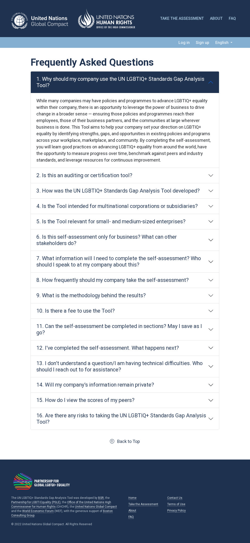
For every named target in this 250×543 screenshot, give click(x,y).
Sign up (202, 42)
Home (132, 498)
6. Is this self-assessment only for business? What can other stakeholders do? (106, 240)
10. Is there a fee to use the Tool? (75, 311)
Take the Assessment (182, 18)
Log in (184, 42)
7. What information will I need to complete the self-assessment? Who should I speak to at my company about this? (118, 261)
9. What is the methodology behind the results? (91, 295)
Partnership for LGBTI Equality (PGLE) (36, 502)
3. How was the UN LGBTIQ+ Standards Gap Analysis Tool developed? (118, 191)
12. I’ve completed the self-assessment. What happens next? (107, 348)
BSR (101, 498)
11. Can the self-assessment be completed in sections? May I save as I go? (119, 329)
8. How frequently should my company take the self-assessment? (112, 280)
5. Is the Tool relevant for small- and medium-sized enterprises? (111, 221)
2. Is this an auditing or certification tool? (84, 175)
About (216, 18)
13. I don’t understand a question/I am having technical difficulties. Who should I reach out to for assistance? (119, 366)
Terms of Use (176, 504)
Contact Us (174, 498)
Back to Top (127, 441)
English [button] (222, 42)
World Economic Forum (38, 511)
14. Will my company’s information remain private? (95, 385)
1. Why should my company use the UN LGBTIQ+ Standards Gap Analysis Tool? (120, 82)
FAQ (232, 18)
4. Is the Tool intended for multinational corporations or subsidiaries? (117, 206)
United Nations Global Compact (96, 506)
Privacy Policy (176, 510)
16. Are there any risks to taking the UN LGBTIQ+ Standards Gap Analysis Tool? (121, 418)
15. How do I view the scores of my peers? (85, 400)
